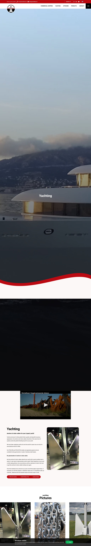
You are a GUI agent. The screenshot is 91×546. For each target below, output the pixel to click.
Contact (81, 6)
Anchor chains (36, 476)
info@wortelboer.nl (33, 1)
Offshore (66, 6)
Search (68, 1)
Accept (70, 542)
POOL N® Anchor (13, 476)
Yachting (58, 6)
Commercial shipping (47, 6)
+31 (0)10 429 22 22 (22, 1)
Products (74, 6)
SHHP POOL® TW (25, 476)
